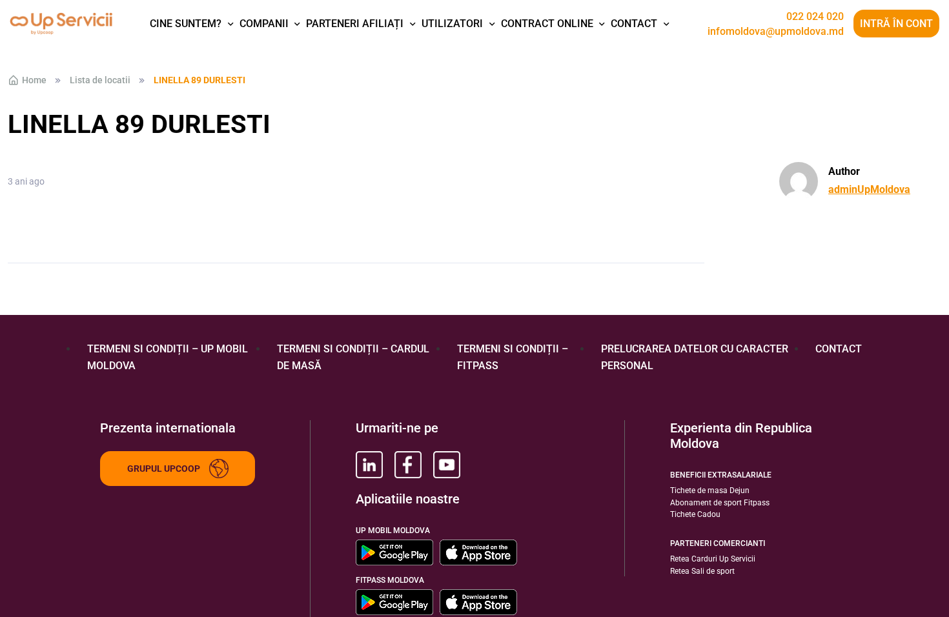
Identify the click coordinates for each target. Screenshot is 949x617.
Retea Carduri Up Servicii (712, 558)
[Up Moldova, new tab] (408, 464)
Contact (634, 23)
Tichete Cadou (695, 514)
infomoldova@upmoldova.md (776, 31)
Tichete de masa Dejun (710, 490)
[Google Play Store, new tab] (394, 552)
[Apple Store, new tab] (478, 552)
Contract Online (547, 23)
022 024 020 (815, 17)
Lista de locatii (100, 80)
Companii (264, 23)
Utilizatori (452, 23)
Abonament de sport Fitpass (720, 502)
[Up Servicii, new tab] (369, 464)
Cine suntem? (185, 23)
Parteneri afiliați (354, 23)
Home (34, 80)
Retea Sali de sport (702, 571)
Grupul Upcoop (163, 468)
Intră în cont (896, 23)
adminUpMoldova (869, 189)
